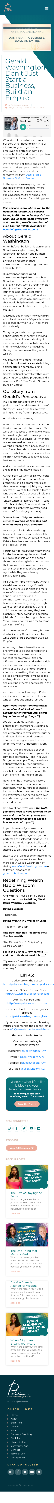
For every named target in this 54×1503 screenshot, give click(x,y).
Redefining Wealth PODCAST (26, 108)
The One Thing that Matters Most (23, 1252)
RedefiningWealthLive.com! (20, 229)
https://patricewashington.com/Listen (27, 1016)
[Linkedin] (38, 1128)
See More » (15, 1213)
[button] (47, 8)
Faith (10, 108)
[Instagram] (9, 1128)
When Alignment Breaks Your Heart (22, 1342)
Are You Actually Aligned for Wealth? (23, 1284)
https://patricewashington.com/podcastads (28, 984)
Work (42, 108)
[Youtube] (31, 1128)
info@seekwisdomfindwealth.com (30, 1029)
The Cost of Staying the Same (26, 1194)
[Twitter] (24, 1128)
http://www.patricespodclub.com (27, 1003)
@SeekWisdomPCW (33, 1050)
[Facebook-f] (16, 1128)
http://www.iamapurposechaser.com (27, 993)
